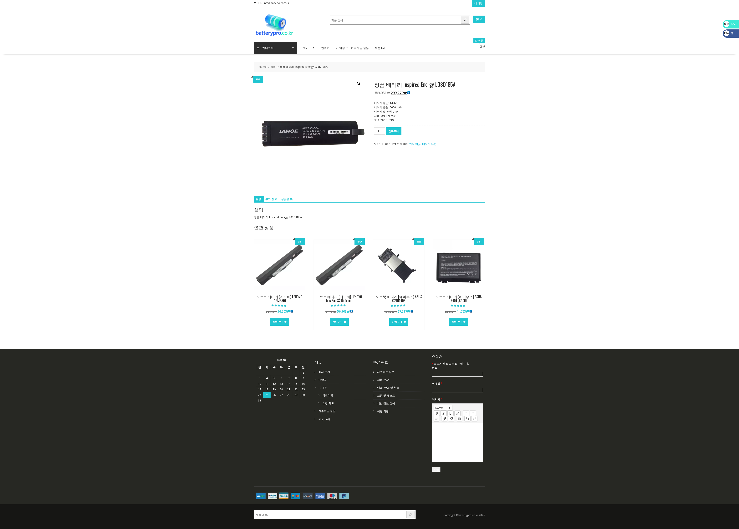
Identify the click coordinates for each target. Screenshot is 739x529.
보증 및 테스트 (386, 395)
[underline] (450, 413)
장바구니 (394, 131)
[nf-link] (444, 418)
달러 (730, 24)
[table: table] (459, 418)
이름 (434, 368)
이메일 (437, 383)
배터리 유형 (429, 144)
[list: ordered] (466, 413)
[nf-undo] (467, 418)
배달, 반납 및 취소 (388, 387)
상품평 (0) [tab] (287, 199)
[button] (358, 83)
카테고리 (268, 48)
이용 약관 (383, 411)
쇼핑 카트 (328, 403)
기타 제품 (415, 144)
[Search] (465, 20)
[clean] (457, 413)
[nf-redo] (474, 418)
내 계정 (478, 3)
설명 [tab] (258, 199)
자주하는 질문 (360, 48)
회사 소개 (309, 48)
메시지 (437, 399)
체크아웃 (327, 395)
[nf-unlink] (451, 418)
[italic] (444, 413)
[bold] (437, 413)
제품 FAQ (380, 48)
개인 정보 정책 (386, 403)
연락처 (325, 48)
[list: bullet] (473, 413)
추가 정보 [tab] (271, 199)
